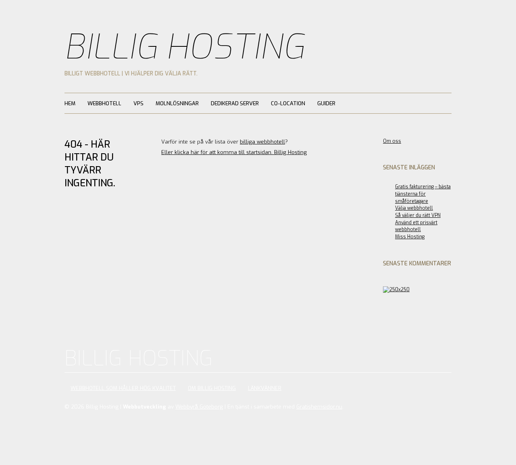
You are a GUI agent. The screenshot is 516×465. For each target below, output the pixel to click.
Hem (69, 103)
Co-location (288, 103)
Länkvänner (264, 388)
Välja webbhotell (414, 208)
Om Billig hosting (212, 388)
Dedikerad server (235, 103)
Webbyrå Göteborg (199, 406)
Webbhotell (104, 103)
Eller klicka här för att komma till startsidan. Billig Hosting (234, 152)
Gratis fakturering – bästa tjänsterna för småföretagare (423, 193)
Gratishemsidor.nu (319, 406)
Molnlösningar (177, 103)
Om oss (392, 141)
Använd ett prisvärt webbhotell (416, 226)
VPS (138, 103)
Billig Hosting (184, 47)
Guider (326, 103)
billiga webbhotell (262, 141)
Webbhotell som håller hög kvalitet (123, 388)
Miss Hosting (409, 237)
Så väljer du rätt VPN (418, 215)
